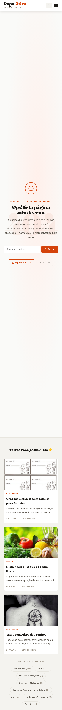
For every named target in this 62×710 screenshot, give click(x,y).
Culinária (31, 704)
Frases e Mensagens (31, 676)
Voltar (46, 262)
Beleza (9, 561)
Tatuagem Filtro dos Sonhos (26, 634)
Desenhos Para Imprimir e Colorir (31, 690)
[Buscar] (49, 5)
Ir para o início (23, 262)
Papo (15, 4)
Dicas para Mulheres (31, 683)
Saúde (42, 668)
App (14, 697)
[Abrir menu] (56, 5)
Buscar (51, 249)
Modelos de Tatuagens (38, 697)
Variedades (12, 493)
